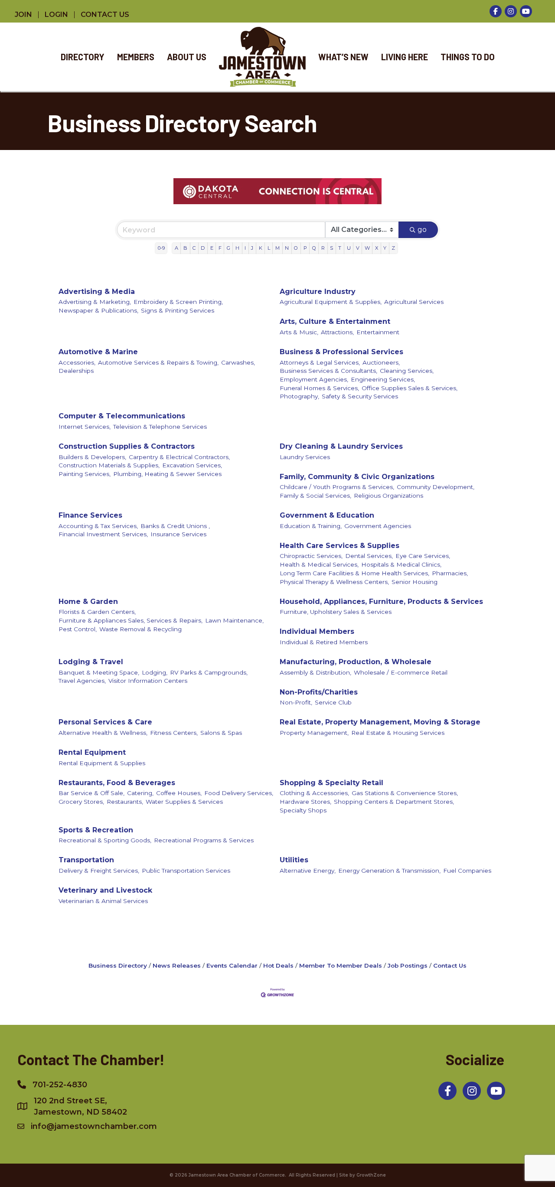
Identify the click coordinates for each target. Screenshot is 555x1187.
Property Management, (314, 732)
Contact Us (450, 965)
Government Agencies (377, 525)
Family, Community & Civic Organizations (357, 477)
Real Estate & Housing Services (397, 732)
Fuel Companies (467, 870)
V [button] (357, 248)
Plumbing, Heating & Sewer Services (167, 473)
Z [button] (393, 248)
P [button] (305, 248)
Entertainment (377, 332)
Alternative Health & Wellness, (103, 732)
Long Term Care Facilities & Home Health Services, (354, 573)
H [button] (237, 248)
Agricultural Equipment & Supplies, (331, 301)
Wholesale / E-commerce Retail (400, 672)
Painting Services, (85, 473)
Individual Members (317, 631)
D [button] (203, 248)
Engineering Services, (383, 379)
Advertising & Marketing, (95, 301)
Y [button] (384, 248)
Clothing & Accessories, (314, 792)
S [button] (331, 248)
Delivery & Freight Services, (99, 870)
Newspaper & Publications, (98, 310)
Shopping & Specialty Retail (331, 783)
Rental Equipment (92, 752)
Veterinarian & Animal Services (103, 900)
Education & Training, (311, 525)
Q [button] (314, 248)
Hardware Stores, (305, 801)
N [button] (287, 248)
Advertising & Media (97, 291)
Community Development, (435, 486)
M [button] (277, 248)
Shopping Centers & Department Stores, (394, 801)
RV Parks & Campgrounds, (209, 672)
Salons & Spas (221, 732)
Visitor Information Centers (147, 680)
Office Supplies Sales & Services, (409, 388)
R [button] (323, 248)
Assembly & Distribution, (315, 672)
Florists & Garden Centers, (97, 611)
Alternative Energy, (308, 870)
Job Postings (408, 965)
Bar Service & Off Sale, (91, 792)
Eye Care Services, (422, 555)
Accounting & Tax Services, (98, 525)
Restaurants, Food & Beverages (117, 783)
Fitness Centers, (174, 732)
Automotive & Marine (98, 352)
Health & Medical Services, (319, 564)
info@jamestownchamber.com (94, 1126)
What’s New (343, 57)
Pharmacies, (450, 573)
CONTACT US (105, 14)
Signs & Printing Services (177, 310)
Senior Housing (414, 581)
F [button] (220, 248)
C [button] (194, 248)
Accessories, (77, 362)
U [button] (349, 248)
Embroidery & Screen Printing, (178, 301)
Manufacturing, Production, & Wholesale (355, 662)
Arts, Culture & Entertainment (335, 321)
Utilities (294, 860)
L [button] (269, 248)
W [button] (367, 248)
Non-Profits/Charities (319, 692)
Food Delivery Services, (238, 792)
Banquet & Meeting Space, (99, 672)
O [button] (296, 248)
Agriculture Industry (318, 291)
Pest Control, (78, 629)
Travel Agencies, (82, 680)
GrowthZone (371, 1175)
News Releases (177, 965)
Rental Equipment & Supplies (102, 763)
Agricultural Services (414, 301)
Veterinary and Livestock (105, 890)
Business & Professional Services (341, 352)
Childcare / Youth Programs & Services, (337, 486)
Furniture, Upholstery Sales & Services (336, 611)
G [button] (228, 248)
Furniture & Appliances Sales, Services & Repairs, (130, 620)
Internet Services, (85, 426)
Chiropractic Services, (311, 555)
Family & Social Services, (315, 495)
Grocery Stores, (81, 801)
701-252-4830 (60, 1084)
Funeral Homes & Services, (319, 388)
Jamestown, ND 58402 (80, 1106)
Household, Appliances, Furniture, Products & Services (381, 601)
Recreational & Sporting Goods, (105, 840)
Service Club (333, 702)
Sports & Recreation (96, 830)
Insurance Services (178, 534)
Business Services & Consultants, (328, 370)
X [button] (376, 248)
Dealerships (76, 370)
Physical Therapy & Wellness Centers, (334, 581)
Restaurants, (125, 801)
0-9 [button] (161, 248)
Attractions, (337, 332)
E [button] (211, 248)
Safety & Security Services (360, 396)
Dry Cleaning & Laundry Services (341, 446)
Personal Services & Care (105, 722)
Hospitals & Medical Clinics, (401, 564)
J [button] (252, 248)
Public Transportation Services (186, 870)
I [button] (245, 248)
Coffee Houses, (179, 792)
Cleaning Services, (407, 370)
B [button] (185, 248)
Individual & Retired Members (324, 642)
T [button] (339, 248)
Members (135, 57)
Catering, (140, 792)
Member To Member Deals (340, 965)
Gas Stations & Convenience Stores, (405, 792)
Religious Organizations (388, 495)
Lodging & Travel (91, 662)
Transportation (86, 860)
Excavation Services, (192, 465)
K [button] (260, 248)
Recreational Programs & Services (204, 840)
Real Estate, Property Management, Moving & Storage (380, 722)
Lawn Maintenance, (234, 620)
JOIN (23, 14)
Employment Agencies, (314, 379)
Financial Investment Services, (103, 534)
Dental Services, (369, 555)
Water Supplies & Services (184, 801)
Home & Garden (88, 601)
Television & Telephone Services (160, 426)
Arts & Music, (299, 332)
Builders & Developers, (92, 456)
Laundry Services (305, 456)
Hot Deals (278, 965)
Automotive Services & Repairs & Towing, (158, 362)
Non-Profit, (296, 702)
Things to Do (468, 57)
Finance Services (90, 515)
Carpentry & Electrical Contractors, (179, 456)
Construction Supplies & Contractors (127, 446)
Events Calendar (232, 965)
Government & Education (327, 515)
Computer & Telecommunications (122, 416)
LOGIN (56, 14)
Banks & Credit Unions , (175, 525)
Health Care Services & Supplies (339, 545)
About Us (186, 57)
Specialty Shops (303, 810)
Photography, (299, 396)
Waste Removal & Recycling (140, 629)
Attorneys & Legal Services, (320, 362)
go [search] (422, 229)
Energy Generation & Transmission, (389, 870)
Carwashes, (238, 362)
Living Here (404, 57)
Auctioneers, (381, 362)
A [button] (176, 248)
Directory (82, 57)
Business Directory (117, 965)
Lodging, (154, 672)
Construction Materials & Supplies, (109, 465)
